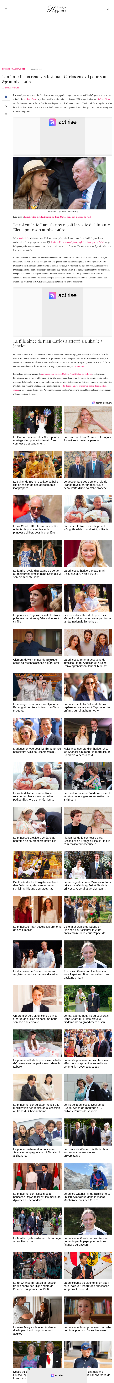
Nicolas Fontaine (12, 88)
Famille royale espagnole (13, 69)
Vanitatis (22, 238)
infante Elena (104, 99)
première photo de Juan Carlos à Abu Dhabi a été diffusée (66, 373)
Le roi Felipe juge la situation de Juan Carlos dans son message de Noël (57, 216)
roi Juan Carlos (30, 99)
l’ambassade (79, 366)
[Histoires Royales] (57, 9)
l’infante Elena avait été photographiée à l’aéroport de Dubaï (77, 242)
